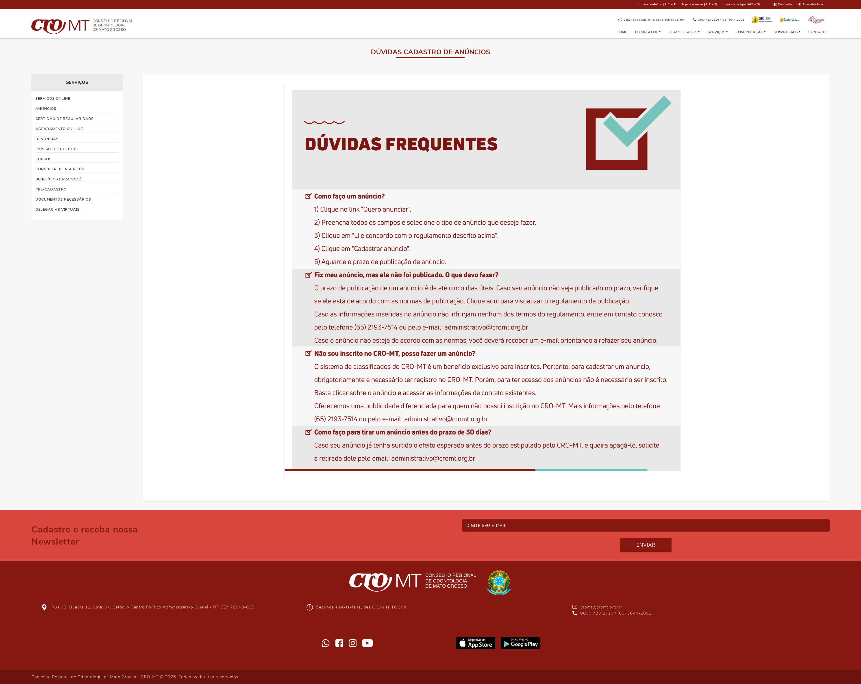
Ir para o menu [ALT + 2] (700, 4)
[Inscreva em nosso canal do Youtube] (367, 643)
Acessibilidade (812, 4)
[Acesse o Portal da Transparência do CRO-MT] (789, 20)
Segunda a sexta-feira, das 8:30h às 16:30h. (655, 20)
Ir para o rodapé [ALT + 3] (741, 4)
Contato (817, 32)
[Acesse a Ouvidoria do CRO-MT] (816, 20)
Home (622, 32)
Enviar (646, 545)
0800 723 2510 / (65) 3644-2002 (721, 20)
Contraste (785, 4)
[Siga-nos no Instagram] (352, 643)
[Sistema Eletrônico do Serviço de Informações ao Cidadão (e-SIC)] (762, 19)
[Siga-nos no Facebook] (339, 643)
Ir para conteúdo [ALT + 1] (657, 4)
